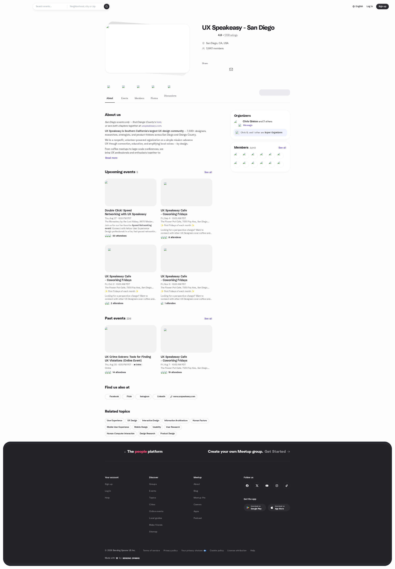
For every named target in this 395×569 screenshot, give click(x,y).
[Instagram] (276, 485)
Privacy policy (171, 551)
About (197, 484)
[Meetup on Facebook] (247, 485)
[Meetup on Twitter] (257, 485)
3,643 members (215, 48)
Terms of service (151, 551)
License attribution (237, 551)
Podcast (198, 518)
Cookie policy (217, 551)
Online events (156, 511)
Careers (198, 505)
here (158, 122)
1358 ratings (231, 35)
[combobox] (85, 6)
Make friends (155, 525)
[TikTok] (286, 485)
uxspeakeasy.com (151, 126)
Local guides (155, 518)
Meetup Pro (200, 498)
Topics (152, 498)
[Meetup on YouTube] (267, 485)
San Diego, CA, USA (217, 43)
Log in (108, 491)
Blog (196, 491)
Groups (153, 484)
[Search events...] (106, 6)
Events (152, 491)
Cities (152, 505)
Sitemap (153, 532)
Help (107, 498)
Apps (196, 511)
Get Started (275, 452)
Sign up (109, 484)
